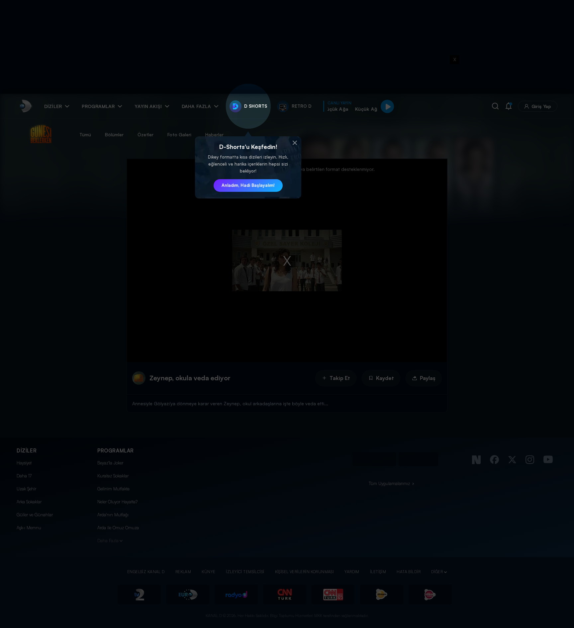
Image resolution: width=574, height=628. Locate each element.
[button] (295, 143)
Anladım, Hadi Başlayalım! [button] (248, 185)
